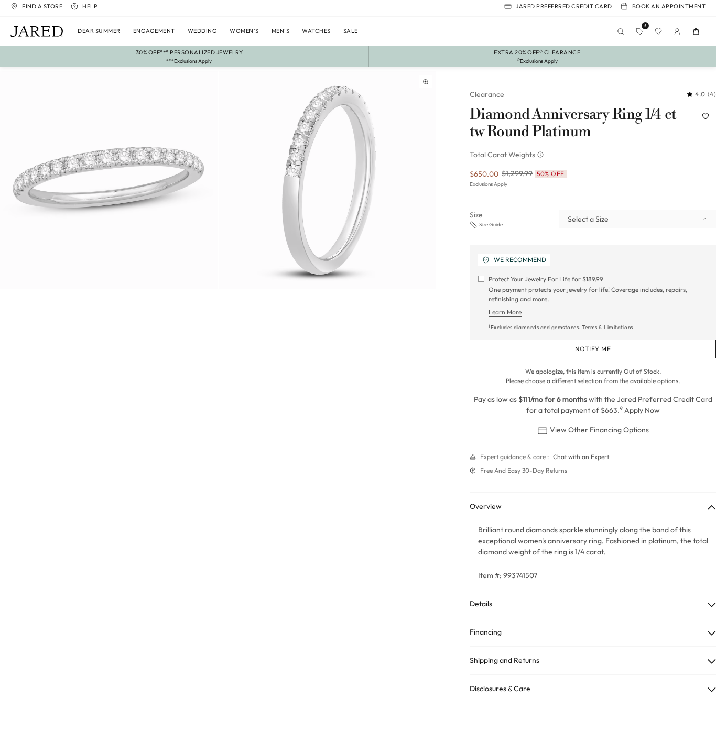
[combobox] (637, 219)
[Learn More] (541, 154)
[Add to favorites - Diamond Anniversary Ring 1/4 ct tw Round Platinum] (705, 116)
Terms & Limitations (607, 327)
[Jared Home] (36, 31)
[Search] (620, 31)
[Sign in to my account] (677, 31)
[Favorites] (658, 31)
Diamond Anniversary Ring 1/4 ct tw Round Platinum (573, 123)
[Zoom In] (425, 81)
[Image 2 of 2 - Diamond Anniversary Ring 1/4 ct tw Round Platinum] (327, 180)
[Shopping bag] (696, 31)
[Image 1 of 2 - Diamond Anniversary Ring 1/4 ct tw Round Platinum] (109, 180)
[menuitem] (99, 31)
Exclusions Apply (488, 184)
